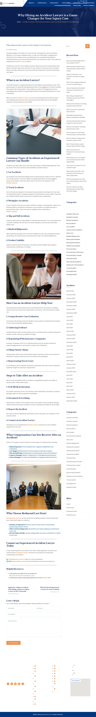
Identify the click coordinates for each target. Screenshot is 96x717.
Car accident (70, 227)
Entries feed (70, 508)
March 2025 (70, 331)
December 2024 (71, 342)
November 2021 (71, 371)
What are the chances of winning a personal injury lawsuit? (76, 105)
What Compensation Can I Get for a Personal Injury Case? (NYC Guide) (76, 181)
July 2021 (69, 375)
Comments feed (71, 511)
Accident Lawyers (12, 49)
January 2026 (70, 298)
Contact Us (77, 3)
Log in (68, 504)
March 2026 (70, 291)
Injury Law (69, 233)
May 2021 (69, 382)
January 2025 (70, 338)
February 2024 (71, 364)
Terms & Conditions (88, 5)
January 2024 (70, 368)
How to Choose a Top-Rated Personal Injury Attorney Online (76, 133)
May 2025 (69, 324)
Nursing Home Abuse (73, 242)
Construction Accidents (74, 230)
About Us (31, 3)
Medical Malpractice (73, 236)
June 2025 (69, 320)
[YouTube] (19, 684)
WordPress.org (70, 515)
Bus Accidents (71, 223)
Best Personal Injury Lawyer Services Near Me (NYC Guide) (75, 145)
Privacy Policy (77, 5)
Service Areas (54, 3)
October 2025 (70, 309)
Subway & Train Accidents (75, 265)
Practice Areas (42, 3)
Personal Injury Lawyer (74, 255)
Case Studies (66, 3)
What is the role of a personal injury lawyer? (75, 110)
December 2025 (71, 302)
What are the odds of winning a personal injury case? (76, 128)
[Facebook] (8, 684)
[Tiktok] (22, 684)
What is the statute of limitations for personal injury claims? (75, 152)
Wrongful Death (71, 274)
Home (19, 22)
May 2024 (69, 353)
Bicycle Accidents (72, 220)
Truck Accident (71, 268)
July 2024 (69, 346)
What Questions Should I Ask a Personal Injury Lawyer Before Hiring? (75, 69)
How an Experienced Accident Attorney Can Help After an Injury (75, 90)
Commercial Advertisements (63, 5)
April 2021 (69, 386)
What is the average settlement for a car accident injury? (76, 83)
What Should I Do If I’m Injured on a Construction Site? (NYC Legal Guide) (75, 160)
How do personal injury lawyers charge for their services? (76, 122)
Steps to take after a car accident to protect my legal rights (75, 76)
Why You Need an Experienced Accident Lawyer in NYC (75, 139)
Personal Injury (71, 249)
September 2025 (71, 313)
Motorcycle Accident (73, 239)
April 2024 (69, 357)
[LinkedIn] (15, 684)
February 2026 (71, 295)
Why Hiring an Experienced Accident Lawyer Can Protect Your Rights (75, 98)
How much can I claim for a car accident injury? (75, 166)
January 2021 (70, 397)
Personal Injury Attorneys (74, 252)
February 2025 (71, 335)
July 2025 (69, 316)
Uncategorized (71, 271)
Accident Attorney (72, 214)
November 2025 (71, 306)
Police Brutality (71, 258)
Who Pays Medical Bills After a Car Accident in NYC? (75, 62)
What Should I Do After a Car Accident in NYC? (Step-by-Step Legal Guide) (75, 173)
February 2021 (70, 393)
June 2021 (69, 379)
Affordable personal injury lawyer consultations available (75, 116)
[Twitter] (11, 684)
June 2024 (69, 349)
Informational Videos (88, 3)
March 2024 (70, 360)
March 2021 (70, 390)
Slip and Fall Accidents (73, 262)
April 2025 (69, 327)
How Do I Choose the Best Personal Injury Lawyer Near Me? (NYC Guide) (75, 189)
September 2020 (71, 401)
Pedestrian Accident (73, 246)
